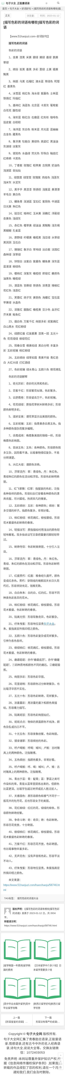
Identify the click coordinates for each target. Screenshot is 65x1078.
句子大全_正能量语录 (18, 3)
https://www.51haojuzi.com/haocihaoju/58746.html (30, 925)
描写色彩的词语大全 (27, 898)
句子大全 (14, 8)
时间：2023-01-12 (49, 15)
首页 (4, 8)
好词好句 (26, 8)
